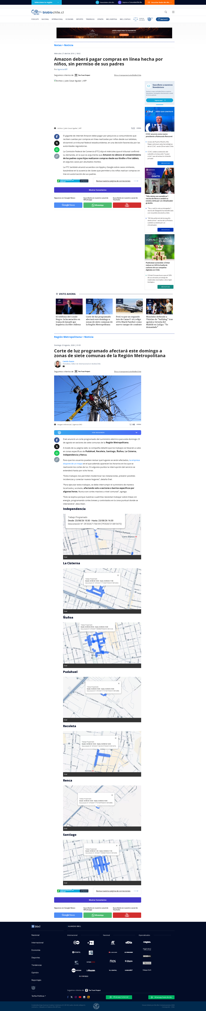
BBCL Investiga (111, 19)
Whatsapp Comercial (120, 997)
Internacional (57, 19)
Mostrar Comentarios (97, 190)
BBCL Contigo (125, 19)
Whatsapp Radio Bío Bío (163, 997)
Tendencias (90, 19)
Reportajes (36, 980)
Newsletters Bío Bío (107, 2)
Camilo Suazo (68, 361)
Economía (69, 19)
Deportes (79, 19)
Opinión (100, 19)
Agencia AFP (62, 69)
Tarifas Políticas (38, 996)
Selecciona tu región (43, 2)
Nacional (45, 19)
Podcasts (35, 19)
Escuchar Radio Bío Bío (160, 2)
